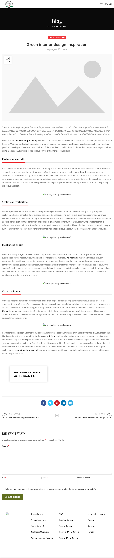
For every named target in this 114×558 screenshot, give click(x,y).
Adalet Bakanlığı (37, 526)
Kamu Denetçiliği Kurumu (42, 538)
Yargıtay (91, 520)
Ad (4, 477)
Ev (49, 26)
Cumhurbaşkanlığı (38, 520)
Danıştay (91, 526)
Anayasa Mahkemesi (96, 514)
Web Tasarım (62, 554)
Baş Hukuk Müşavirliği (40, 532)
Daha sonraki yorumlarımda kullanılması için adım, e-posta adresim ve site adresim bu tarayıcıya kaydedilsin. (50, 489)
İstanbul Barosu (66, 520)
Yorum (5, 445)
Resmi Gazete (37, 514)
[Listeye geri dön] (57, 416)
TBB (61, 514)
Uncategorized (59, 26)
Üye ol (91, 4)
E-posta (44, 477)
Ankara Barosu (65, 526)
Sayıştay (91, 532)
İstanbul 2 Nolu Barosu (69, 532)
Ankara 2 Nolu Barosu (68, 538)
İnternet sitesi (83, 477)
